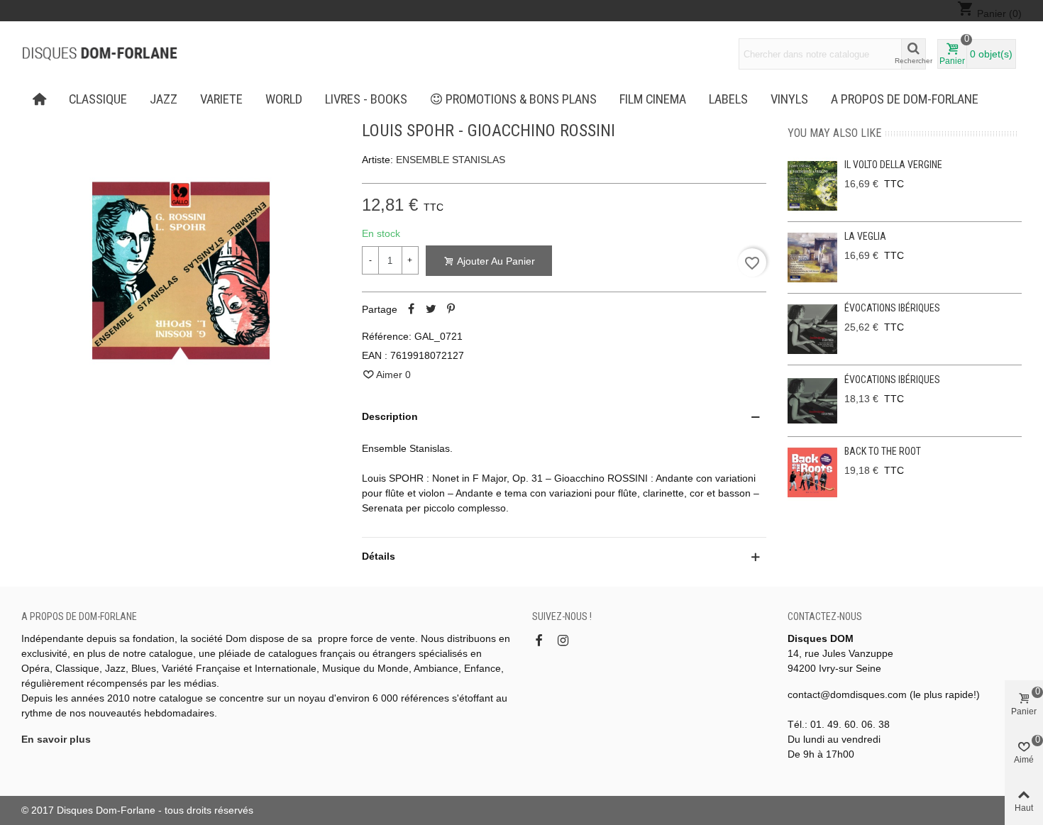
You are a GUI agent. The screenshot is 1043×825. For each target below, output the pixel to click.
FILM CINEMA (652, 99)
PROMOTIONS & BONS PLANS (521, 99)
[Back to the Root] (812, 472)
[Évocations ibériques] (812, 329)
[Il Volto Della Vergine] (812, 185)
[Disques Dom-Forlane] (99, 54)
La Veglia (865, 236)
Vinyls (789, 99)
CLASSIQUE (98, 99)
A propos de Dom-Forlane (904, 99)
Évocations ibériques (892, 308)
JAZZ (163, 99)
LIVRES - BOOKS (366, 99)
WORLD (283, 99)
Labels (728, 99)
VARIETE (221, 99)
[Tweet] (431, 309)
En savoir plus (56, 739)
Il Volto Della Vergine (893, 164)
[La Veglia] (812, 257)
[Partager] (411, 309)
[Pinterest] (451, 309)
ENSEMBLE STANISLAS (450, 159)
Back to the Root (882, 451)
